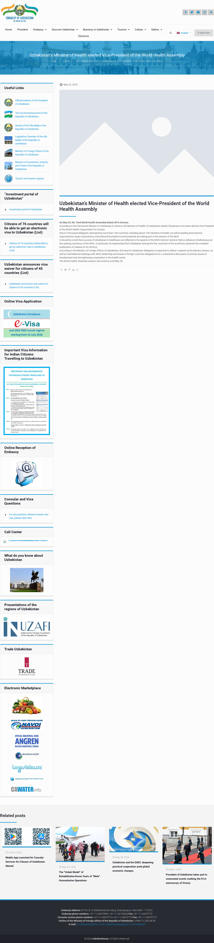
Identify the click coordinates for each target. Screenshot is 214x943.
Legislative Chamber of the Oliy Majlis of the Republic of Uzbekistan (31, 140)
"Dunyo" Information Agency (29, 178)
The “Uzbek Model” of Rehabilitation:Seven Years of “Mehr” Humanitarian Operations (79, 876)
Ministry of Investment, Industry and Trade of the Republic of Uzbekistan (31, 165)
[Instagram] (204, 12)
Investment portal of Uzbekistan (25, 209)
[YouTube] (198, 12)
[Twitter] (192, 12)
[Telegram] (211, 12)
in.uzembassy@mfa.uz (88, 924)
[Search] (170, 32)
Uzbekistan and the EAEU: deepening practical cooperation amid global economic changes (133, 866)
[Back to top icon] (200, 938)
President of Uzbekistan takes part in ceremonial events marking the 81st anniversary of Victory (186, 879)
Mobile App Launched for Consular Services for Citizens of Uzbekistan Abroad (25, 861)
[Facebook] (185, 12)
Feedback (140, 924)
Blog (54, 61)
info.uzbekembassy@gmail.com (117, 924)
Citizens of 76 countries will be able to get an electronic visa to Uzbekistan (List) (28, 247)
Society (66, 61)
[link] (27, 323)
